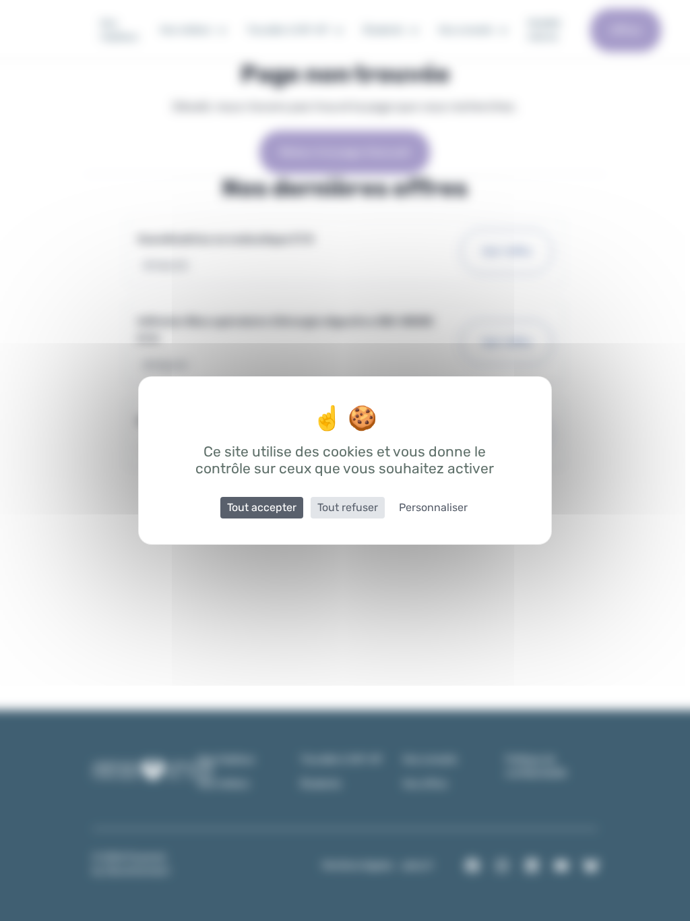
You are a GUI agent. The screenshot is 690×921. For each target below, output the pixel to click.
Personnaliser (433, 507)
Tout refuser (347, 507)
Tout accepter (261, 507)
